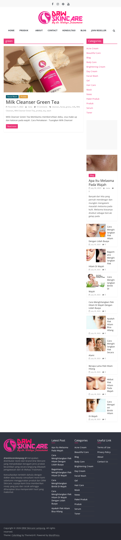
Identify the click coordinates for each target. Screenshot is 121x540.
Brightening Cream (95, 66)
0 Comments (41, 107)
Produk (23, 30)
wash (49, 110)
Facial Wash (12, 96)
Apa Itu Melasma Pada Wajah (101, 182)
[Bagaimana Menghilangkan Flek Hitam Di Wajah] (96, 250)
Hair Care (91, 85)
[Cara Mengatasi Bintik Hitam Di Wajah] (96, 400)
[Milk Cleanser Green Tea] (44, 48)
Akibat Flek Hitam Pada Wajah (110, 385)
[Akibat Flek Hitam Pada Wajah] (96, 378)
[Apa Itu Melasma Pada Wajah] (101, 156)
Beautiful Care (93, 53)
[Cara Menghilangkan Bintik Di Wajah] (96, 275)
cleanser (55, 107)
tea (44, 110)
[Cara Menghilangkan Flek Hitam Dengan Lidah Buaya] (96, 225)
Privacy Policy (104, 452)
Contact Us (102, 461)
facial (62, 107)
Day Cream (91, 71)
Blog (83, 30)
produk (39, 110)
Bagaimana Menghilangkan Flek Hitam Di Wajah (61, 472)
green (68, 107)
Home (11, 30)
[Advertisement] (101, 135)
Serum (89, 108)
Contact (52, 30)
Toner (89, 112)
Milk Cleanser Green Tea (32, 102)
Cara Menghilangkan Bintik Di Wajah (59, 483)
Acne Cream (92, 48)
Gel (88, 80)
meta (30, 107)
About (39, 30)
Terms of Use (103, 447)
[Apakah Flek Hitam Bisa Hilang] (96, 317)
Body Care (91, 62)
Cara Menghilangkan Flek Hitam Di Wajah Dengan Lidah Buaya (101, 305)
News (89, 94)
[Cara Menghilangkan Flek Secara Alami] (96, 339)
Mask (89, 89)
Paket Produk (92, 98)
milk (73, 107)
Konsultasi (69, 30)
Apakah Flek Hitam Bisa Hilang (111, 324)
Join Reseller (98, 30)
